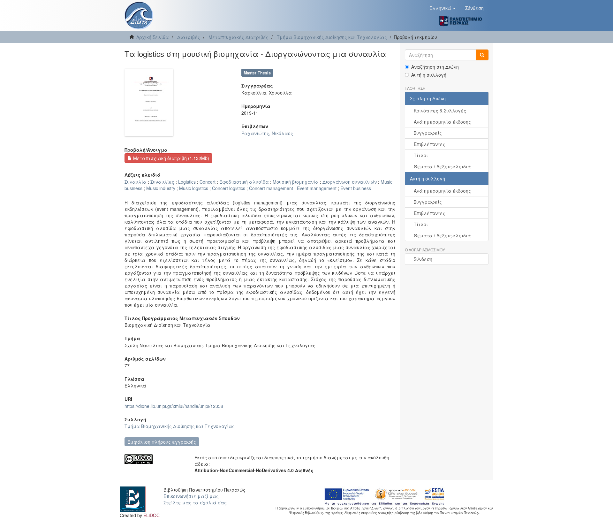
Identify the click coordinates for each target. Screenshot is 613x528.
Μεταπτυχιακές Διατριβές (238, 37)
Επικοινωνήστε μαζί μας (191, 496)
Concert (208, 182)
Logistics (187, 182)
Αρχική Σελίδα (152, 37)
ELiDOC (151, 515)
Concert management (271, 188)
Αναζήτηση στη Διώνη (435, 67)
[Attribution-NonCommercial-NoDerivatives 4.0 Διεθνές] (155, 459)
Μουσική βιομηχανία (296, 182)
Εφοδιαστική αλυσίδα (244, 182)
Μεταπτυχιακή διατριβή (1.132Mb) (170, 158)
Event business (355, 188)
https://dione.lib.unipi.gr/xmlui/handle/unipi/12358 (174, 406)
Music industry (160, 188)
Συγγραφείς (428, 133)
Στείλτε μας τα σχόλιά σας (195, 502)
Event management (317, 188)
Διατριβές (188, 37)
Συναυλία (136, 182)
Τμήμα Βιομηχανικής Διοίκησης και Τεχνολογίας (332, 37)
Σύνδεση (423, 259)
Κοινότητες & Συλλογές (440, 110)
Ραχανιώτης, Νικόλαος (267, 133)
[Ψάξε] (482, 55)
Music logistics (193, 188)
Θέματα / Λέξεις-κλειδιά (442, 166)
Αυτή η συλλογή (428, 75)
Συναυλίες (162, 182)
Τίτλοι (421, 155)
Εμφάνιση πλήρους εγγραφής (161, 442)
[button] (442, 8)
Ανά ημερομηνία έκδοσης (442, 122)
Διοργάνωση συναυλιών (349, 182)
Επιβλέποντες (429, 144)
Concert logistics (228, 188)
